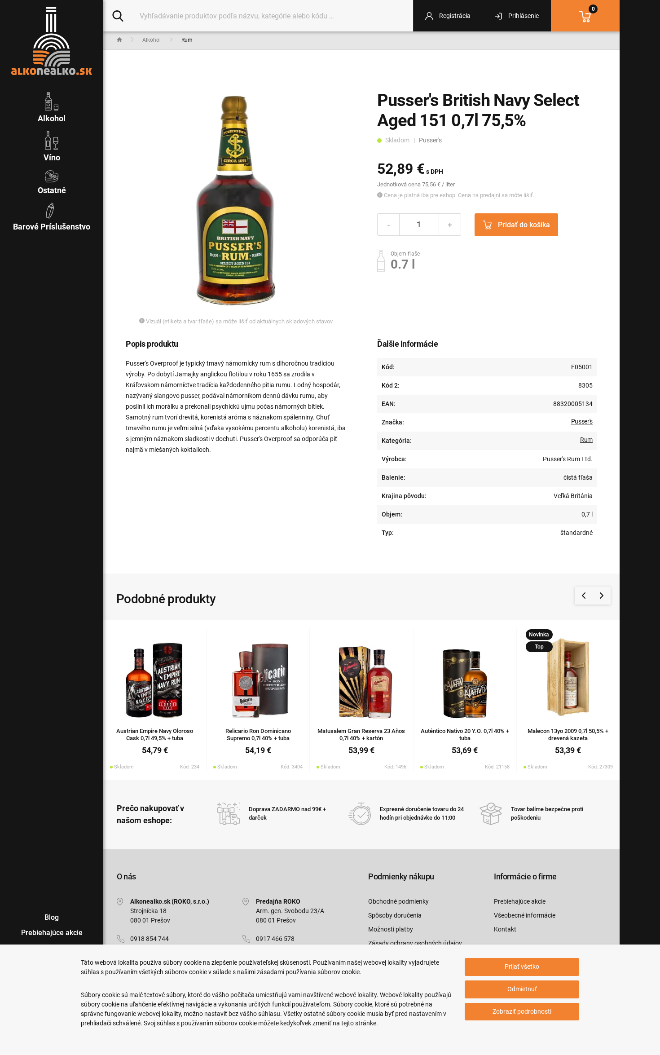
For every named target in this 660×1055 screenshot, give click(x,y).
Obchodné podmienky (398, 901)
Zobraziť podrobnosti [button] (522, 1011)
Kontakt (505, 929)
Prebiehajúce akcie (520, 901)
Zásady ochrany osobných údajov (415, 943)
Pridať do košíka (523, 225)
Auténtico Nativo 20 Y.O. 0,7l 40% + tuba (465, 735)
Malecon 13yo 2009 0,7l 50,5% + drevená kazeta (568, 735)
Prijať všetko (522, 966)
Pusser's (430, 140)
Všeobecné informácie (524, 915)
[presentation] (584, 596)
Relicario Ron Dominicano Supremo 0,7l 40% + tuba (258, 735)
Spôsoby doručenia (395, 915)
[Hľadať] (117, 15)
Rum (586, 439)
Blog (51, 917)
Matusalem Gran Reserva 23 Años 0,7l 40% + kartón (361, 735)
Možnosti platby (390, 929)
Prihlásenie (523, 15)
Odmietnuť (522, 989)
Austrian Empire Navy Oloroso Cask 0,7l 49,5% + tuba (154, 735)
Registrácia (454, 15)
